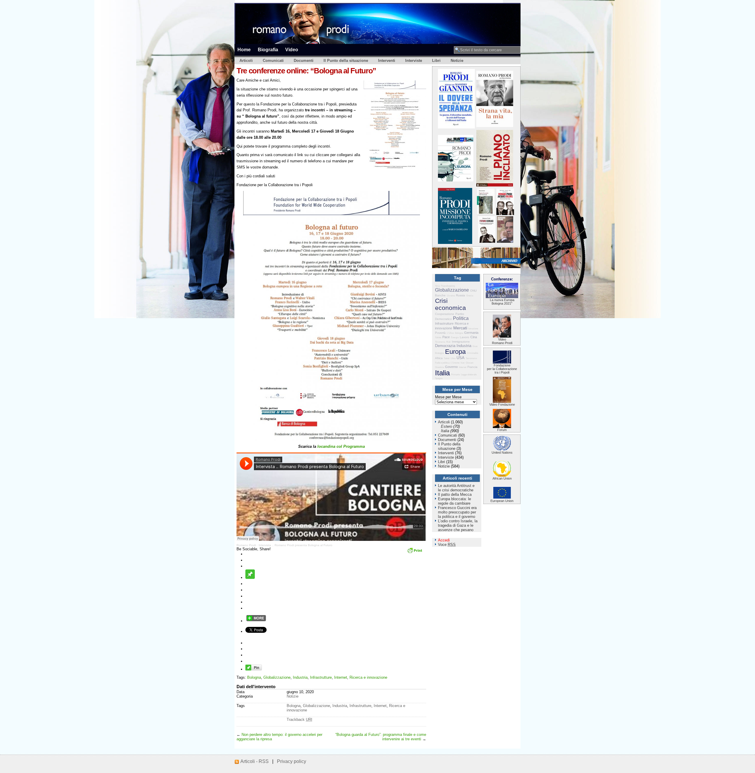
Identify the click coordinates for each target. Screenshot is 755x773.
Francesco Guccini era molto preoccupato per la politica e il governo (457, 512)
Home (244, 49)
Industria (300, 677)
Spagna (438, 378)
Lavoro (464, 337)
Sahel (446, 358)
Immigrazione (461, 341)
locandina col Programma (341, 446)
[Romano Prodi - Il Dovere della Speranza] (456, 127)
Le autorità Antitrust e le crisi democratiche (456, 487)
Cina (473, 337)
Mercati (460, 328)
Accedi (444, 540)
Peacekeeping (448, 286)
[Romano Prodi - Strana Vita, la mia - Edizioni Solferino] (494, 126)
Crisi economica (450, 304)
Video (291, 49)
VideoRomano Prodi (502, 341)
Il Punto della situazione (346, 60)
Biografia (268, 49)
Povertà (440, 332)
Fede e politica (442, 362)
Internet (340, 677)
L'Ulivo (450, 333)
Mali (448, 342)
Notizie (457, 60)
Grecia (469, 295)
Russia (460, 295)
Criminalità (472, 353)
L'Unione (455, 362)
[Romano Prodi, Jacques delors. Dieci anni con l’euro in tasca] (505, 214)
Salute (438, 337)
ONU (473, 290)
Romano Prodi (246, 545)
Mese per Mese (448, 397)
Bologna (254, 677)
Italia (442, 373)
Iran (463, 362)
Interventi (386, 60)
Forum (502, 430)
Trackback (299, 719)
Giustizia (439, 367)
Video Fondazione (502, 404)
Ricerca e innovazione (368, 677)
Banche (440, 295)
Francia (472, 367)
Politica (461, 318)
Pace (446, 337)
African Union (502, 478)
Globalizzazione (276, 677)
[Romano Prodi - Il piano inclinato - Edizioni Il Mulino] (494, 185)
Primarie (455, 374)
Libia (453, 358)
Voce (447, 544)
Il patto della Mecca (455, 494)
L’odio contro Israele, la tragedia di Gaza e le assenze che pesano (457, 525)
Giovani (469, 362)
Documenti (304, 60)
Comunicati (273, 60)
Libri (436, 60)
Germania (471, 332)
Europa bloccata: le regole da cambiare (454, 501)
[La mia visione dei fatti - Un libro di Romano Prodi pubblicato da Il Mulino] (505, 241)
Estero (446, 426)
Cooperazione (444, 314)
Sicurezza (440, 342)
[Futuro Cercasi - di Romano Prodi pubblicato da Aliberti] (486, 241)
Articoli (246, 60)
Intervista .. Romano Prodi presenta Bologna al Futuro (295, 545)
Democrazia (445, 345)
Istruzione (473, 328)
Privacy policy (291, 761)
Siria (437, 286)
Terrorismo (471, 358)
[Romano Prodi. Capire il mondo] (486, 214)
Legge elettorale (469, 374)
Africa (439, 358)
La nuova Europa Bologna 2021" (502, 301)
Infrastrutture (321, 677)
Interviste (413, 60)
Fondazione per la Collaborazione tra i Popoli (502, 369)
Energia (455, 337)
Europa (455, 351)
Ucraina (451, 295)
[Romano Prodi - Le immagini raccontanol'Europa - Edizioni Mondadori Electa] (455, 180)
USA (461, 358)
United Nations (502, 452)
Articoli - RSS (254, 761)
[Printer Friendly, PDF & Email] (415, 552)
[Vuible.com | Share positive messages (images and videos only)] (250, 577)
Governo (451, 367)
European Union (501, 501)
